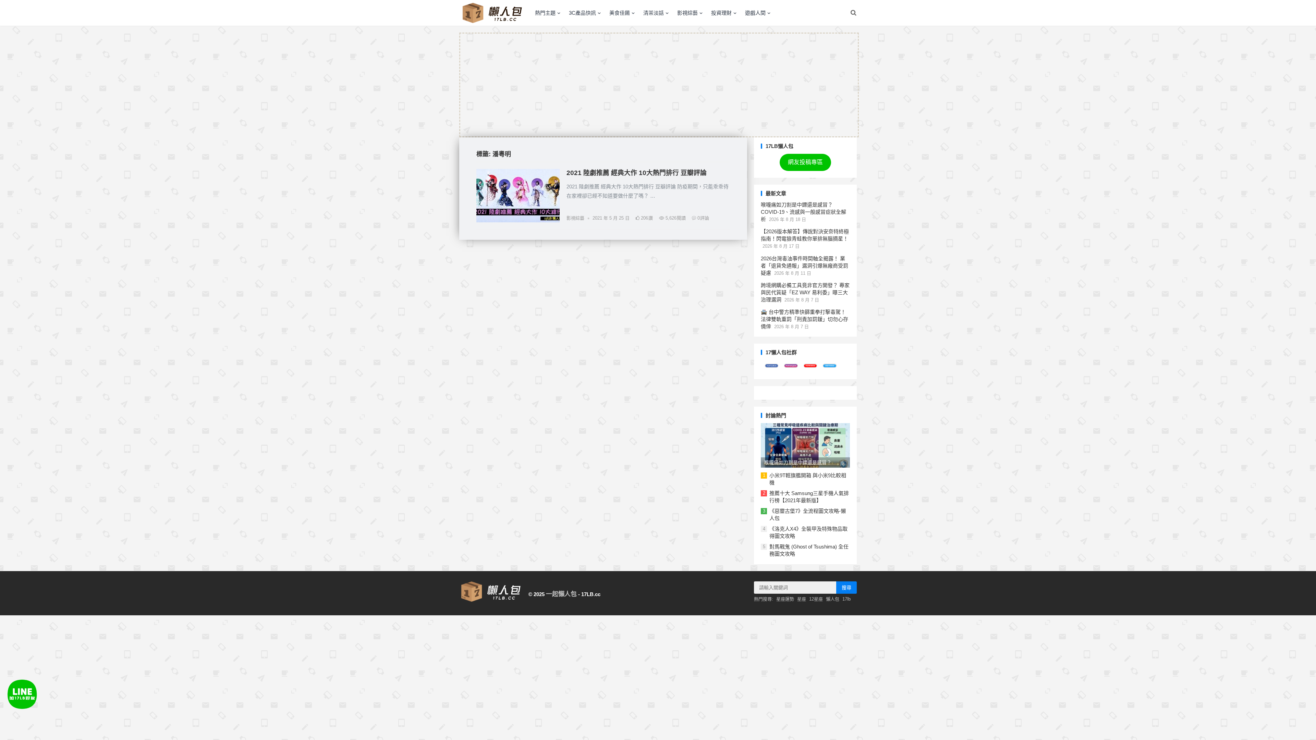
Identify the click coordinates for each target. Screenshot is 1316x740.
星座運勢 (785, 599)
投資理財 (721, 13)
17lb (846, 599)
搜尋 (846, 587)
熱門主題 (545, 13)
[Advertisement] (659, 85)
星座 (801, 599)
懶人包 (832, 599)
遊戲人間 (755, 13)
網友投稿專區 (805, 162)
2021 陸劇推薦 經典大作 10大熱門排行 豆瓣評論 (636, 172)
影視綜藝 (687, 13)
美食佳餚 (619, 13)
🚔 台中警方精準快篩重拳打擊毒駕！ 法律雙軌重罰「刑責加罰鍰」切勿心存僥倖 (804, 319)
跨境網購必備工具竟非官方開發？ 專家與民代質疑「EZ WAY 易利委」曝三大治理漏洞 (805, 292)
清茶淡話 (653, 13)
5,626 (675, 218)
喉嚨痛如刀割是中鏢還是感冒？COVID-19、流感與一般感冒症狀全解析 (803, 212)
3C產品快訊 (582, 13)
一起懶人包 (561, 594)
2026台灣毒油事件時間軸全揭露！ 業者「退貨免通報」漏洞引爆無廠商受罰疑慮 (804, 266)
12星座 (816, 599)
